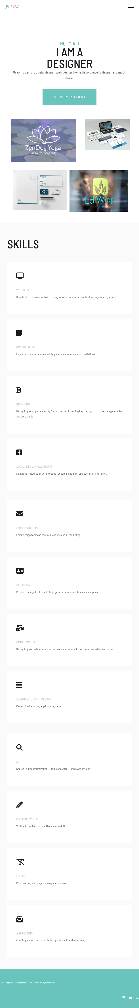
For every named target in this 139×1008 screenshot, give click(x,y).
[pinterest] (123, 997)
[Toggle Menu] (131, 7)
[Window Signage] (99, 171)
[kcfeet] (107, 120)
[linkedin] (130, 997)
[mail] (137, 997)
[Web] (43, 120)
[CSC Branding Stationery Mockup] (40, 171)
